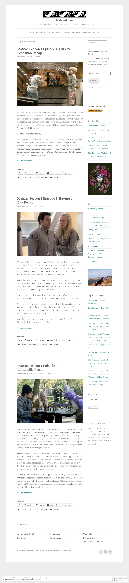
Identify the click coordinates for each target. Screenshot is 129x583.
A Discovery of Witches (71, 33)
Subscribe (94, 81)
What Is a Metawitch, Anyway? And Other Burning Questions (96, 254)
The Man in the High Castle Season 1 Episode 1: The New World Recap (98, 326)
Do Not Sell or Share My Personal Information (54, 551)
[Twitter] (105, 552)
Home (32, 33)
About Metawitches (95, 246)
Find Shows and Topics (45, 33)
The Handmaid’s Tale (91, 33)
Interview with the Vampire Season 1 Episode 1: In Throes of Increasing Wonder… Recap (100, 337)
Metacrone (35, 57)
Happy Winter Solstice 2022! (98, 126)
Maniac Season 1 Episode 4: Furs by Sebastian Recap (43, 51)
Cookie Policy (38, 579)
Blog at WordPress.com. (26, 551)
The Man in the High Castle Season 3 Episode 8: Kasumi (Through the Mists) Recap (98, 374)
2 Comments (50, 373)
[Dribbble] (110, 552)
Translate (99, 541)
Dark (58, 33)
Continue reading (25, 160)
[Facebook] (101, 552)
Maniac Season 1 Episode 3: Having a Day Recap (44, 200)
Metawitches (64, 20)
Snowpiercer (92, 230)
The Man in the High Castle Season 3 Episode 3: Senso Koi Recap (99, 363)
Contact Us (92, 261)
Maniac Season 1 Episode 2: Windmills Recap (37, 367)
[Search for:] (97, 42)
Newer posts (22, 524)
